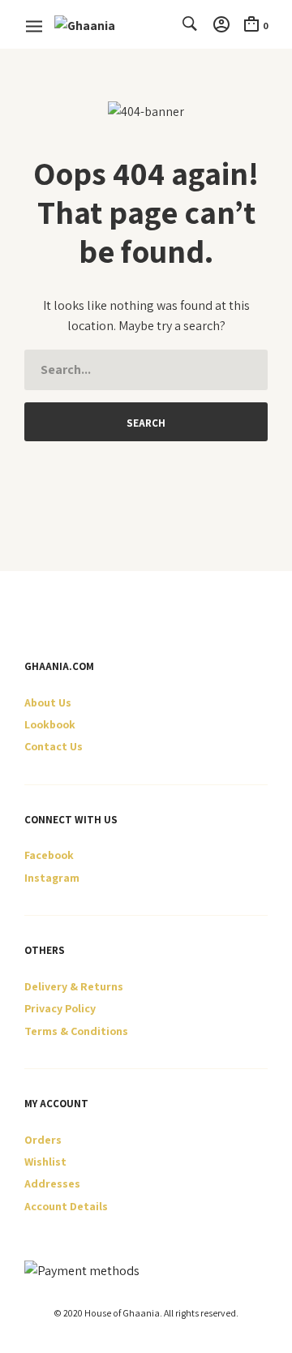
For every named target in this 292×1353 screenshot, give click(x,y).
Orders (43, 1139)
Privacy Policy (60, 1008)
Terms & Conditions (76, 1031)
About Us (47, 702)
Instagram (51, 877)
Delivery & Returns (73, 986)
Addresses (52, 1183)
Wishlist (45, 1161)
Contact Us (53, 746)
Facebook (49, 855)
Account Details (66, 1206)
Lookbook (49, 724)
